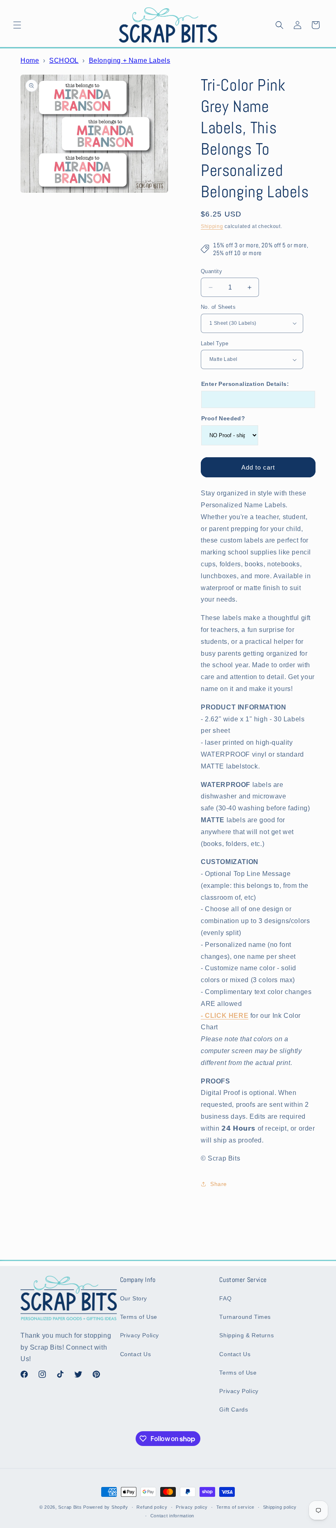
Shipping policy (280, 1507)
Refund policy (151, 1507)
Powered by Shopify (105, 1507)
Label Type (214, 343)
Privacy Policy (139, 1335)
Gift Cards (233, 1409)
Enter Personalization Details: (245, 384)
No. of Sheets (218, 307)
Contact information (172, 1515)
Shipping (212, 226)
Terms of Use (138, 1317)
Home (29, 60)
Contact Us (135, 1354)
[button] (17, 25)
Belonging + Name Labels (129, 60)
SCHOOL (64, 60)
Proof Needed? (223, 418)
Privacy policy (192, 1507)
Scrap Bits (70, 1507)
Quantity (211, 271)
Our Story (133, 1298)
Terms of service (235, 1507)
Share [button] (218, 1184)
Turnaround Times (245, 1317)
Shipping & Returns (246, 1335)
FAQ (225, 1298)
